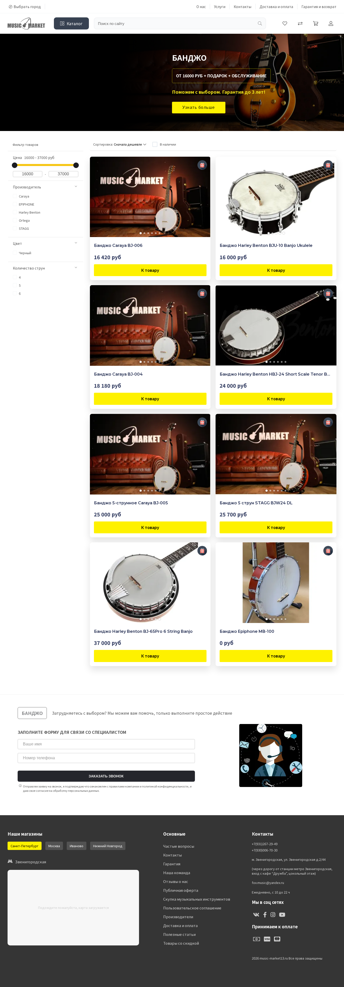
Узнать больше (198, 107)
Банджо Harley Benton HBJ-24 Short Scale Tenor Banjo (276, 374)
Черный (24, 252)
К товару (150, 270)
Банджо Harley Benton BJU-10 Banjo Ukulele (266, 245)
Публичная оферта (180, 890)
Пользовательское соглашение (192, 907)
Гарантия (171, 863)
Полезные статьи (179, 934)
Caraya (23, 196)
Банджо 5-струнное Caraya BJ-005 (131, 503)
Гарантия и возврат (318, 6)
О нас (201, 6)
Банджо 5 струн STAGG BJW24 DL (256, 503)
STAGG (23, 228)
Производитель (27, 186)
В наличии (168, 144)
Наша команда (176, 872)
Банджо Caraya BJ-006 (118, 245)
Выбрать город (27, 6)
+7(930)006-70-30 (265, 850)
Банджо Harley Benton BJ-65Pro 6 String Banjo (143, 631)
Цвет (17, 243)
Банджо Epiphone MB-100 (247, 631)
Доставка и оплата (276, 6)
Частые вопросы (178, 846)
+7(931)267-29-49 (265, 844)
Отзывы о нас (175, 881)
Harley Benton (29, 212)
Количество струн (29, 268)
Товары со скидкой (181, 943)
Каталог (75, 23)
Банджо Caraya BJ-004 (118, 374)
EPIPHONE (26, 204)
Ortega (24, 220)
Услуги (219, 6)
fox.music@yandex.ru (268, 882)
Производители (178, 916)
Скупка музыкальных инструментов (196, 899)
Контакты (242, 6)
